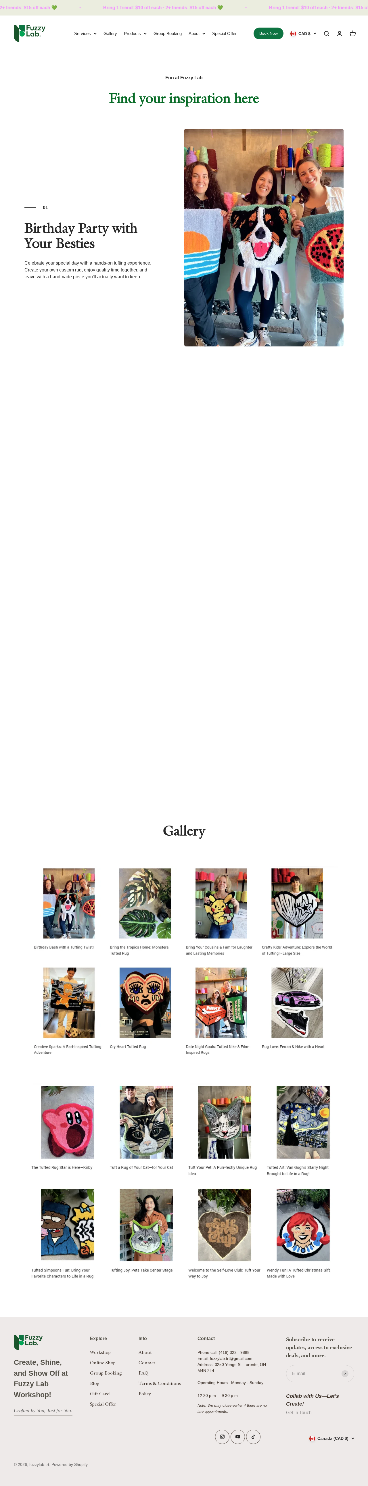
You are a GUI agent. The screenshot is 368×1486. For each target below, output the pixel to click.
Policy (145, 1393)
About (194, 33)
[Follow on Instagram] (222, 1436)
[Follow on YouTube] (238, 1436)
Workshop (100, 1352)
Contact (147, 1362)
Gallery (110, 33)
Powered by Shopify (69, 1464)
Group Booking (168, 33)
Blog (94, 1383)
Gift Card (100, 1393)
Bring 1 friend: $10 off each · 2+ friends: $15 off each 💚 (126, 7)
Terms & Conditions (160, 1383)
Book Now (268, 33)
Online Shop (103, 1362)
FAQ (143, 1373)
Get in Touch (299, 1412)
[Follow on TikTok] (253, 1436)
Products (132, 33)
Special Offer (224, 33)
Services (82, 33)
